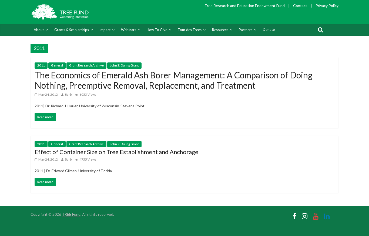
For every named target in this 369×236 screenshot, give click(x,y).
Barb (68, 94)
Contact (300, 5)
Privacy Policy (327, 5)
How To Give (157, 30)
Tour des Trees (190, 30)
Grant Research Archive (86, 65)
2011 (41, 65)
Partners (245, 30)
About (39, 30)
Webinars (128, 30)
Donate (269, 29)
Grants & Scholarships (71, 30)
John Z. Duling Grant (124, 65)
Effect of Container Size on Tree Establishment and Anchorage (116, 151)
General (57, 65)
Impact (104, 30)
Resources (220, 30)
